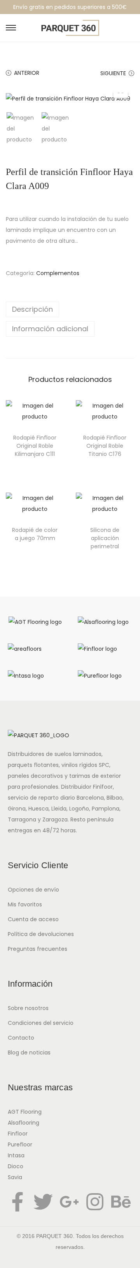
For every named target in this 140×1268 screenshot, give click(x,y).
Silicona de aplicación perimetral (104, 538)
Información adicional (50, 329)
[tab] (70, 309)
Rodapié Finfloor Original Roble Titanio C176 (104, 446)
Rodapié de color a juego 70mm (35, 534)
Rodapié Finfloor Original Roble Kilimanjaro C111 (34, 446)
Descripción (32, 309)
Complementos (57, 273)
